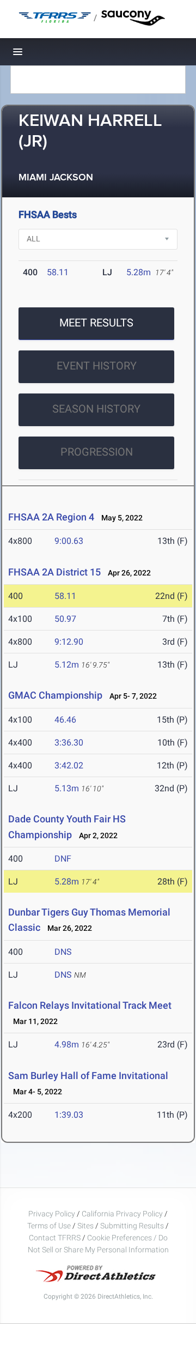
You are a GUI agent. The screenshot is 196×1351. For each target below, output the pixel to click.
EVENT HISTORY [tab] (97, 365)
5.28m (138, 272)
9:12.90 (68, 642)
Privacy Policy (51, 1213)
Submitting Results (132, 1225)
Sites (85, 1225)
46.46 (65, 719)
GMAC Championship (55, 695)
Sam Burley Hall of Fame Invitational (88, 1075)
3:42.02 (68, 765)
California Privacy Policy (122, 1213)
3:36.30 (68, 742)
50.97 (65, 619)
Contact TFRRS (55, 1237)
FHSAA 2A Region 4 (51, 517)
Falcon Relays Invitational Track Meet (89, 1005)
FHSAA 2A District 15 (54, 572)
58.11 (58, 272)
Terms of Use (49, 1225)
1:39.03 (68, 1115)
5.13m (66, 788)
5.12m (66, 664)
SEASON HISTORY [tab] (96, 408)
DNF (62, 858)
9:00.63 (68, 541)
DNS (63, 952)
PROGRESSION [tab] (96, 451)
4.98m (66, 1044)
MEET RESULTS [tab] (96, 322)
